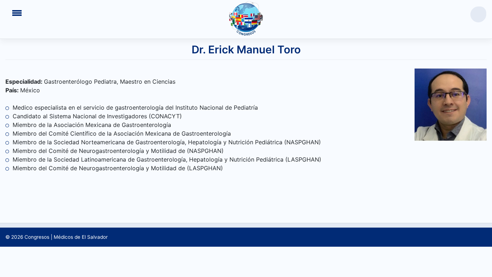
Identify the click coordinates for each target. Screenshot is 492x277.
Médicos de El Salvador (81, 237)
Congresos (36, 237)
